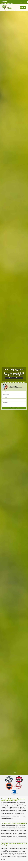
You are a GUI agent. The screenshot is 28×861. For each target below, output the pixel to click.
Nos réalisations (14, 378)
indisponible (4, 1)
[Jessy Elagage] (6, 7)
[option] (14, 430)
